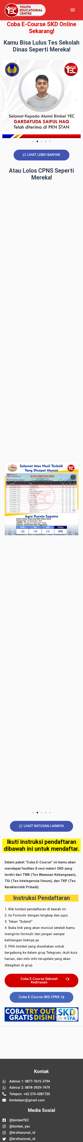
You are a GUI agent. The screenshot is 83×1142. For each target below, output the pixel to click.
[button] (7, 99)
